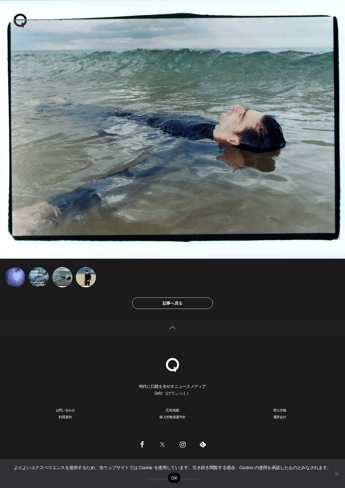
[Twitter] (162, 444)
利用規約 (65, 417)
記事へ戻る (173, 303)
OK (174, 478)
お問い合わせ (65, 410)
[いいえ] (336, 473)
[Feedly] (203, 444)
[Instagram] (182, 444)
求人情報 (279, 410)
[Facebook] (142, 444)
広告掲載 (172, 410)
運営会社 (279, 417)
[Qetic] (20, 20)
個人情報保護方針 (172, 417)
